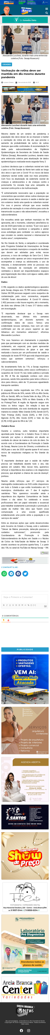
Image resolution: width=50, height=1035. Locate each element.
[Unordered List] (19, 605)
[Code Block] (25, 605)
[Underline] (9, 605)
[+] (34, 605)
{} (31, 605)
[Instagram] (28, 1030)
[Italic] (6, 605)
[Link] (28, 605)
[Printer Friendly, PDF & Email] (44, 553)
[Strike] (12, 605)
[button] (47, 8)
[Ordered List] (16, 605)
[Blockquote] (22, 605)
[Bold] (3, 605)
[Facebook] (21, 1030)
